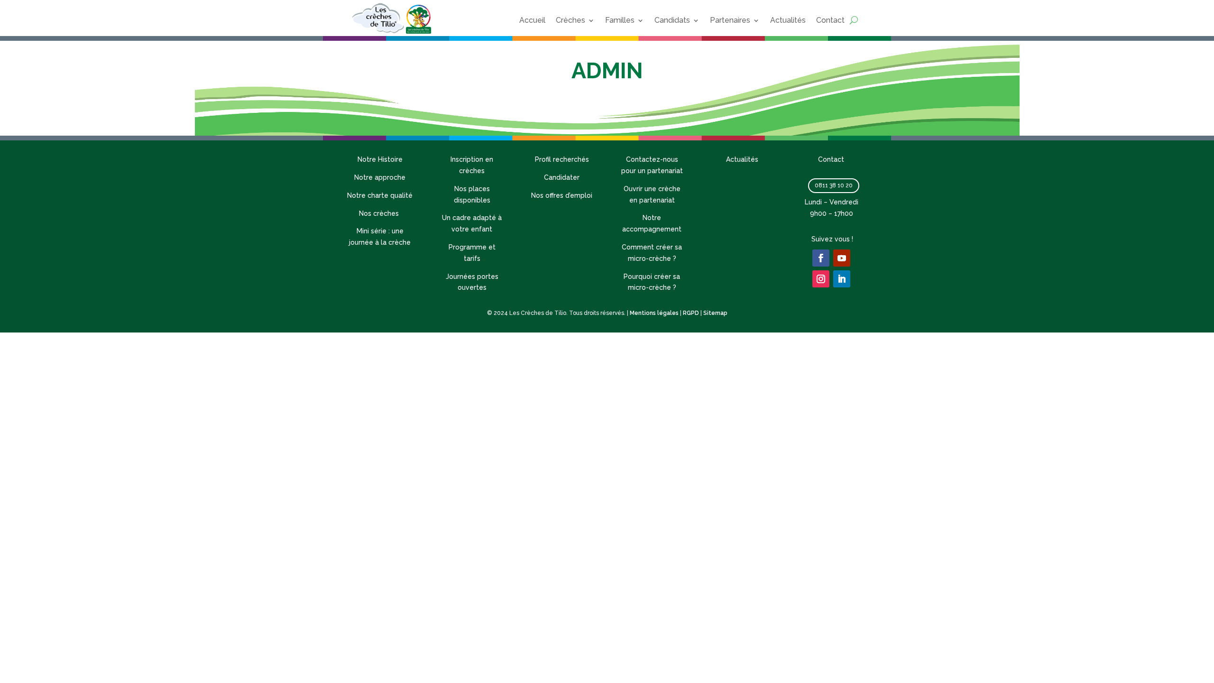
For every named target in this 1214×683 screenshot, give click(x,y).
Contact (830, 20)
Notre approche (379, 177)
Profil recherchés (562, 159)
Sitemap (715, 313)
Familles (620, 20)
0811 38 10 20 (834, 185)
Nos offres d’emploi (561, 195)
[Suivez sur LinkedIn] (841, 278)
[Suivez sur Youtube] (841, 258)
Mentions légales (654, 313)
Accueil (532, 20)
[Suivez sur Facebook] (820, 258)
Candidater (561, 177)
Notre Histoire (380, 159)
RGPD (691, 313)
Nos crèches (380, 213)
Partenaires (730, 20)
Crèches (570, 20)
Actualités (788, 20)
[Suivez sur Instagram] (820, 278)
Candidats (672, 20)
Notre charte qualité (380, 195)
